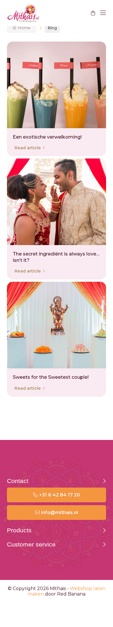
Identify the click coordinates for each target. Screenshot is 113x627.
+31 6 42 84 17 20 (59, 495)
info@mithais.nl (59, 512)
